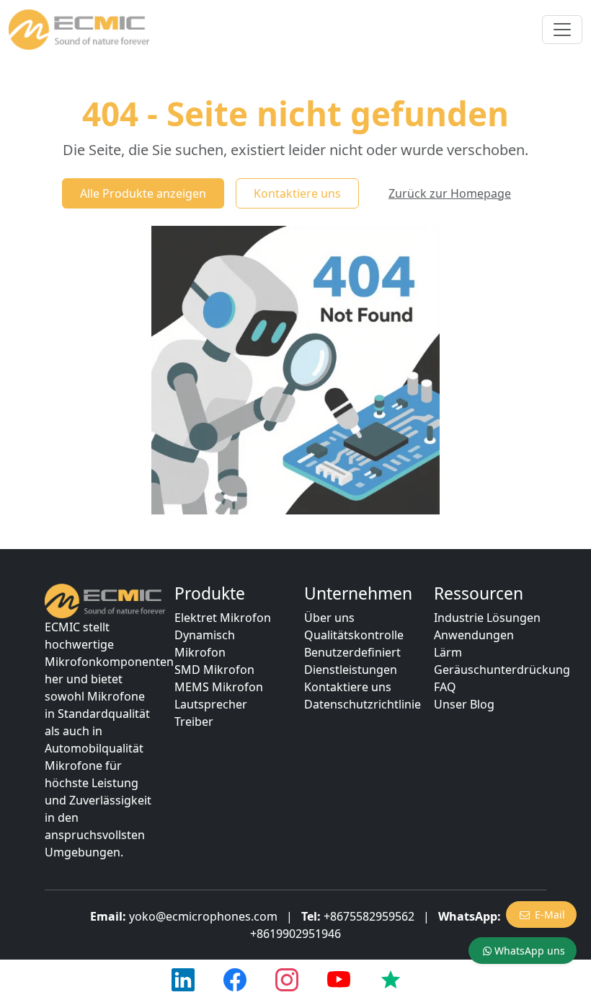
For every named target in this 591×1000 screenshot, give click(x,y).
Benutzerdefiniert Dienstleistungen (352, 660)
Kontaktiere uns (297, 193)
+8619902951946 (295, 934)
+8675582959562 (369, 916)
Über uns (329, 618)
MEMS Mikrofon (218, 687)
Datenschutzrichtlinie (362, 704)
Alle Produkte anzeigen (143, 193)
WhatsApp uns (529, 950)
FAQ (445, 687)
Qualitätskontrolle (354, 635)
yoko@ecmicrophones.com (203, 916)
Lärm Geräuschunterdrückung (502, 660)
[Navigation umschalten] (562, 29)
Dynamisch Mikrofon (204, 643)
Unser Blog (464, 704)
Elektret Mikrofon (222, 618)
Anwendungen (474, 635)
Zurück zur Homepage (449, 193)
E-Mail (550, 914)
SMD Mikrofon (214, 669)
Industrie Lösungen (487, 618)
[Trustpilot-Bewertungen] (390, 979)
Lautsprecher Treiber (210, 712)
